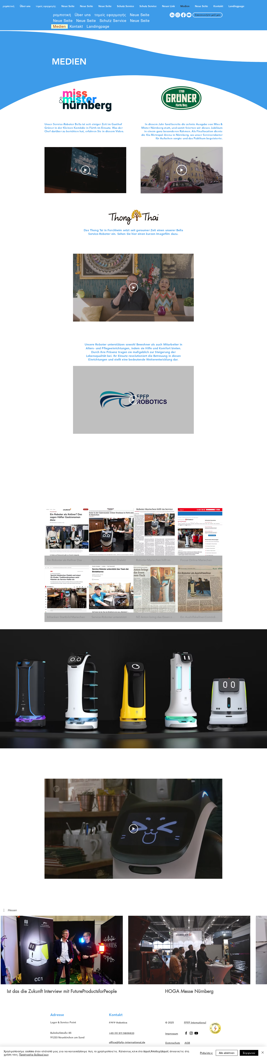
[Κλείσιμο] (262, 1053)
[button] (66, 536)
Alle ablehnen (226, 1053)
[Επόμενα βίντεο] (262, 949)
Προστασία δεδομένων (33, 1054)
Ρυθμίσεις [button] (206, 1053)
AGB (187, 1042)
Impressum (171, 1033)
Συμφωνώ (249, 1053)
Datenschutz (172, 1042)
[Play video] (85, 170)
